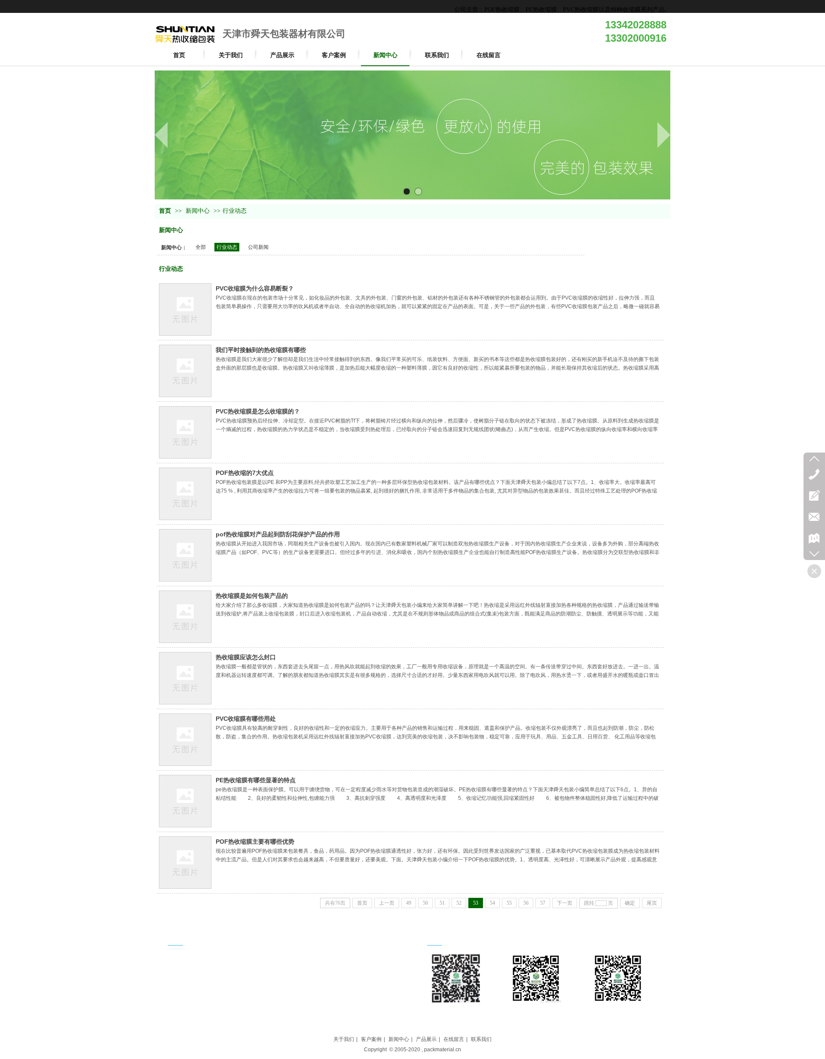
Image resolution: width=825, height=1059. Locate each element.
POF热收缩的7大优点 (245, 472)
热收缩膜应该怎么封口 (246, 657)
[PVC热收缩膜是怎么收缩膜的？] (185, 432)
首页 (165, 211)
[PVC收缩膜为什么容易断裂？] (185, 309)
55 (509, 903)
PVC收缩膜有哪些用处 (246, 718)
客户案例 (371, 1039)
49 (408, 903)
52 (458, 903)
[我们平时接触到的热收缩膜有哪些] (185, 371)
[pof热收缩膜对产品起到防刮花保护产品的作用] (185, 555)
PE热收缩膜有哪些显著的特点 (256, 780)
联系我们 (481, 1039)
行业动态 (235, 211)
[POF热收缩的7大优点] (185, 494)
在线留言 (453, 1039)
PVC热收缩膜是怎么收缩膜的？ (258, 411)
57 (542, 903)
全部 (201, 247)
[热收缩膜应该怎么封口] (185, 678)
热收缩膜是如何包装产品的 (252, 595)
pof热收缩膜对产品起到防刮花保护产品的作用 (278, 534)
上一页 (386, 903)
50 (425, 903)
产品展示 (426, 1039)
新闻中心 (198, 211)
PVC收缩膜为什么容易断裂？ (255, 288)
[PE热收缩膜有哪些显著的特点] (185, 801)
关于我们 (343, 1039)
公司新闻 (258, 247)
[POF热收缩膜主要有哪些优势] (185, 862)
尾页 (652, 903)
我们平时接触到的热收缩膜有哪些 (261, 349)
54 (492, 903)
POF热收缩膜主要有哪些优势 (255, 841)
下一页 (564, 903)
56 (526, 903)
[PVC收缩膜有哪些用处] (185, 739)
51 (442, 903)
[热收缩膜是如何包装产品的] (185, 617)
